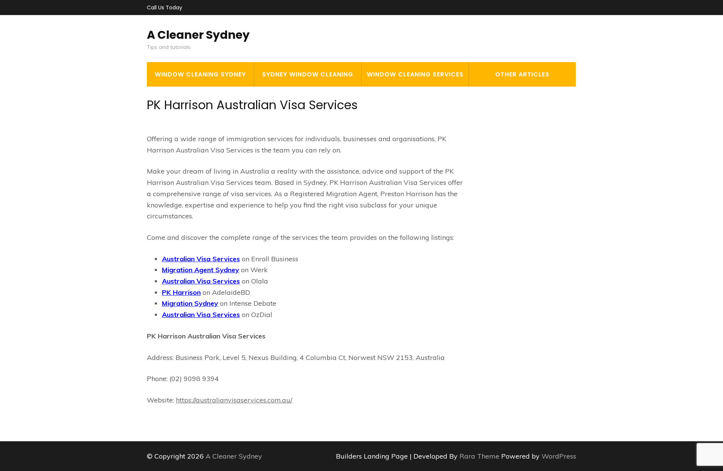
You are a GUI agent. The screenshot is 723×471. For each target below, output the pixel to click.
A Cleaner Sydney (198, 35)
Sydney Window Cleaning (307, 74)
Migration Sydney (190, 303)
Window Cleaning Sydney (200, 74)
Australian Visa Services (201, 259)
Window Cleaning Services (415, 74)
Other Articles (522, 74)
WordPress (558, 456)
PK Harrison (181, 292)
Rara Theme (480, 456)
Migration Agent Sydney (200, 269)
